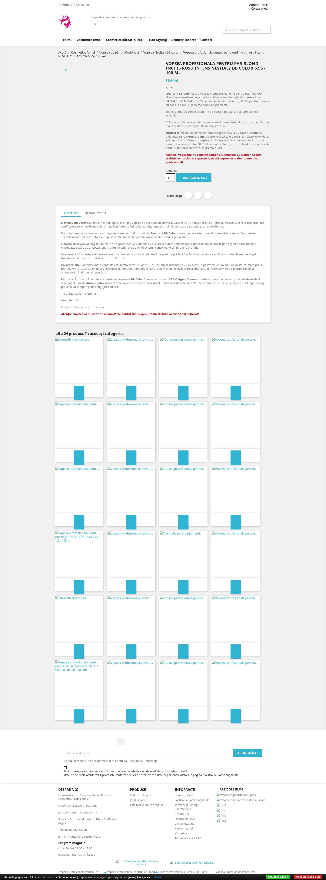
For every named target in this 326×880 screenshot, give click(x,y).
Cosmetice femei (89, 40)
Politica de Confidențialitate (192, 800)
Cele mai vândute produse (146, 805)
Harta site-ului (184, 828)
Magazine (181, 833)
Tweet (198, 195)
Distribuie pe (188, 195)
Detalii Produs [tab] (95, 213)
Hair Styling (158, 40)
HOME (67, 40)
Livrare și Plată (184, 795)
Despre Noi (182, 814)
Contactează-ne (184, 823)
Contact (206, 40)
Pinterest (208, 195)
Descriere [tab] (71, 213)
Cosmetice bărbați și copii (125, 40)
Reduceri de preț (183, 40)
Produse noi (137, 800)
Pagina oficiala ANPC (188, 838)
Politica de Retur (185, 818)
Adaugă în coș (194, 178)
